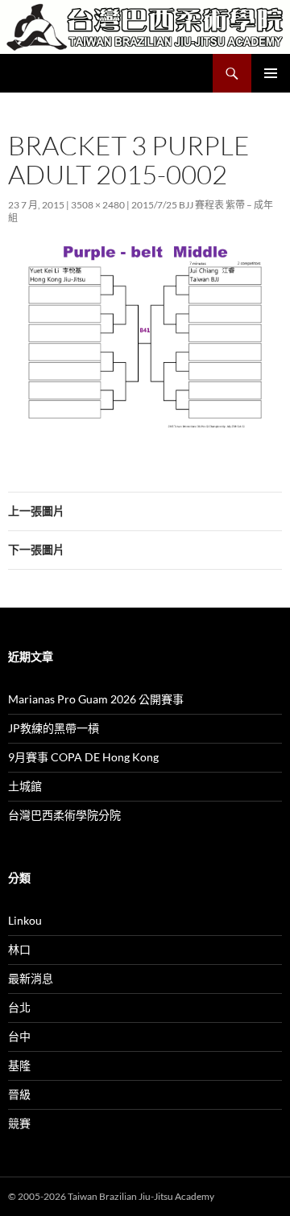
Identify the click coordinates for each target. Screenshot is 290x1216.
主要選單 (270, 73)
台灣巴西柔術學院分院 (64, 815)
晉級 (19, 1094)
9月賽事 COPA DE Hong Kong (83, 757)
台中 (19, 1036)
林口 (19, 949)
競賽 (19, 1123)
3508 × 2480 (98, 205)
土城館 (25, 786)
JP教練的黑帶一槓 (53, 728)
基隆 (19, 1065)
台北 (19, 1007)
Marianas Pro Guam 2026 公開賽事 (96, 699)
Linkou (25, 920)
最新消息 (30, 978)
